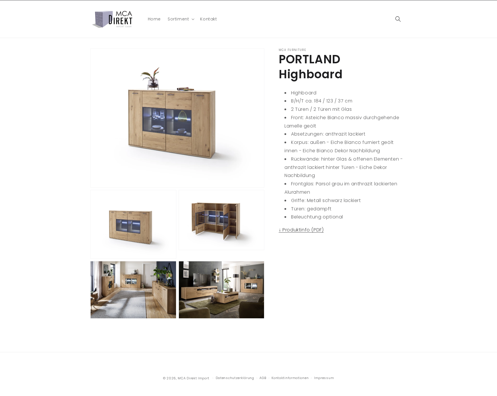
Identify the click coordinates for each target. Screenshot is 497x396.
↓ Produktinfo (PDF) (301, 229)
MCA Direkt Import (193, 378)
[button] (180, 19)
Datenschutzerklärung (235, 378)
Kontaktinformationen (290, 378)
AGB (262, 378)
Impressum (324, 378)
